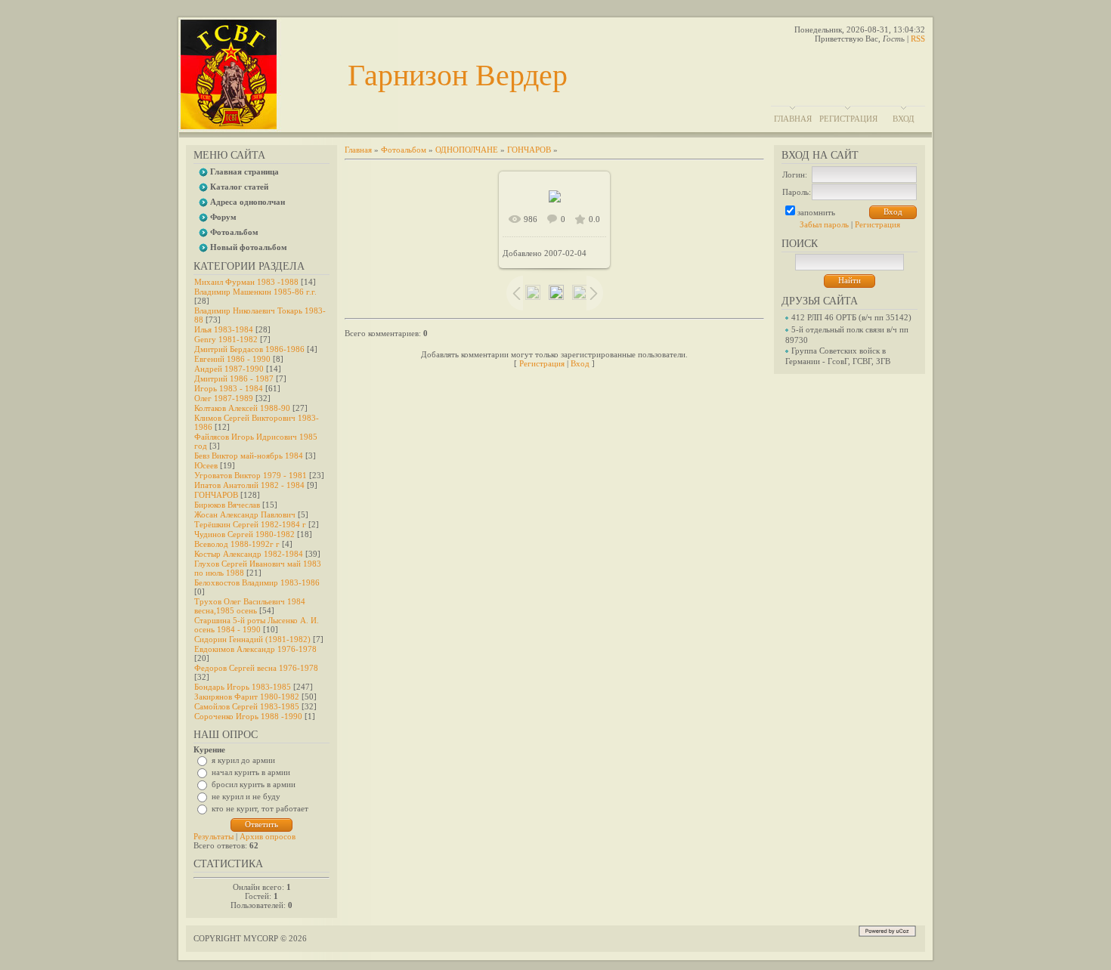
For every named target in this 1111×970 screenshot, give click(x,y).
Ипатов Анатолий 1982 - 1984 (249, 485)
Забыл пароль (824, 224)
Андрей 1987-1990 (229, 368)
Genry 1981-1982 (226, 339)
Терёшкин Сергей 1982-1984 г (250, 524)
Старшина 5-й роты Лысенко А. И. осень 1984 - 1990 (256, 625)
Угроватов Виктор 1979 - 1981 (250, 475)
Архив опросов (268, 836)
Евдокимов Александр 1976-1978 (255, 648)
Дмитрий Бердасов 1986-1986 (249, 349)
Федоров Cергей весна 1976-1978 (256, 667)
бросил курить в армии (254, 784)
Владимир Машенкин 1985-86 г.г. (255, 291)
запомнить (816, 212)
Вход (903, 118)
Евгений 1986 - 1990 (232, 358)
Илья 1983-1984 (223, 329)
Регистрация (848, 118)
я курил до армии (243, 760)
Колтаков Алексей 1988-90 (242, 407)
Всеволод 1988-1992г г (237, 543)
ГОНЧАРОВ (216, 494)
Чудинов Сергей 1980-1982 (244, 534)
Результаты (213, 836)
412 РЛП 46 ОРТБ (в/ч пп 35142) (851, 317)
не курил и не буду (246, 796)
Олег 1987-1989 (223, 398)
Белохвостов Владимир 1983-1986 (257, 582)
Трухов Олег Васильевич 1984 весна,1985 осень (249, 606)
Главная (793, 118)
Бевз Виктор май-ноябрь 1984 (248, 455)
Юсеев (206, 465)
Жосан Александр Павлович (245, 514)
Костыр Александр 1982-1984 (248, 553)
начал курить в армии (251, 772)
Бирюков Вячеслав (227, 504)
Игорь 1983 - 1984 (228, 388)
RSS (918, 38)
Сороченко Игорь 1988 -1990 (248, 716)
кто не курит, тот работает (260, 808)
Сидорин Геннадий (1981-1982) (252, 639)
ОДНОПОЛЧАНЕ (466, 149)
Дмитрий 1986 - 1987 (234, 378)
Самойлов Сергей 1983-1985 (246, 706)
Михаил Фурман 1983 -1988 (246, 281)
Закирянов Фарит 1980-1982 (246, 696)
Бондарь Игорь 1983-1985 (242, 686)
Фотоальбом (403, 149)
